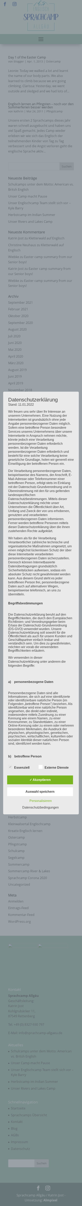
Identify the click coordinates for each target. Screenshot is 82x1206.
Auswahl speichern (40, 791)
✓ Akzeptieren (40, 779)
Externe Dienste (57, 767)
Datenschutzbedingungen (40, 807)
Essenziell (21, 767)
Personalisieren (40, 801)
